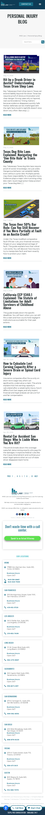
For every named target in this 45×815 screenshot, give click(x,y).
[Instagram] (20, 514)
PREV (9, 476)
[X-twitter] (22, 514)
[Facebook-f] (17, 514)
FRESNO (7, 748)
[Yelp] (28, 514)
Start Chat (35, 808)
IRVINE (6, 562)
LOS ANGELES (9, 616)
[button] (40, 4)
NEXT (36, 476)
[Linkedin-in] (25, 514)
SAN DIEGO (8, 724)
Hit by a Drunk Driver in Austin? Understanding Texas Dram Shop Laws (19, 83)
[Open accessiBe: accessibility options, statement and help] (5, 807)
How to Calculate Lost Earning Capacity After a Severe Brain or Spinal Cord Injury (21, 368)
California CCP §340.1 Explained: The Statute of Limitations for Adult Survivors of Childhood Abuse (20, 301)
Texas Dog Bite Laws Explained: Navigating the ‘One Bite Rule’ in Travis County (20, 156)
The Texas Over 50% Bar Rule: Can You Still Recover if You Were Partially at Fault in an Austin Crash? (22, 229)
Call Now (19, 808)
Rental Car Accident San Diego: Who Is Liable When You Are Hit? (20, 439)
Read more (7, 115)
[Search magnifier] (42, 41)
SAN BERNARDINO (10, 696)
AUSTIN (7, 772)
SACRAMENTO (9, 668)
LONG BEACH (9, 642)
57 (32, 476)
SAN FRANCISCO (10, 590)
